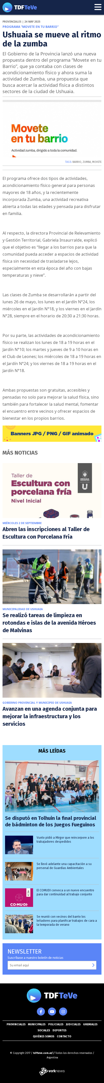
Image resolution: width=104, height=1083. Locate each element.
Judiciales (73, 1024)
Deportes (59, 1030)
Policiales (55, 1024)
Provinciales (16, 1024)
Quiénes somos (43, 1036)
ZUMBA (87, 162)
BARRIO (76, 162)
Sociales (44, 1030)
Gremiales (90, 1024)
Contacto (64, 1036)
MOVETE (96, 162)
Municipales (36, 1024)
